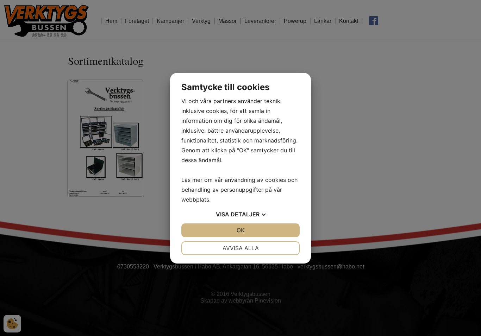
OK (240, 230)
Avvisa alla (241, 248)
